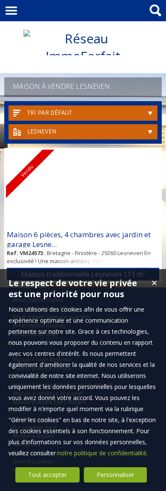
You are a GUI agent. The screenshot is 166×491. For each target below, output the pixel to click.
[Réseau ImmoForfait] (83, 56)
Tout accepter (47, 475)
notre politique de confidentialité (101, 453)
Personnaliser (115, 475)
